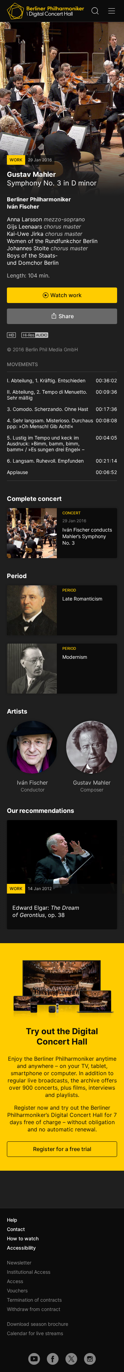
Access (15, 1281)
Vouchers (17, 1290)
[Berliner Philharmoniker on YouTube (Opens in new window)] (34, 1359)
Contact (16, 1229)
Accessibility (21, 1248)
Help (12, 1220)
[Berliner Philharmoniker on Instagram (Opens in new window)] (90, 1359)
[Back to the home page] (45, 11)
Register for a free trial (62, 1149)
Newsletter (19, 1262)
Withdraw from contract (33, 1309)
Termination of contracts (34, 1300)
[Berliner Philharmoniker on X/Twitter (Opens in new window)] (71, 1359)
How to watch (23, 1238)
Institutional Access (28, 1272)
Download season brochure (37, 1324)
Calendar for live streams (35, 1333)
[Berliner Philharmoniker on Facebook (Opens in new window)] (53, 1359)
